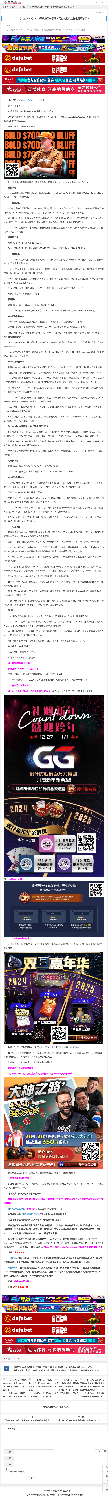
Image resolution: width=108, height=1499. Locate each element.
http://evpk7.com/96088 (72, 1247)
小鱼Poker (13, 1258)
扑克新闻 (14, 7)
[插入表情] (97, 1451)
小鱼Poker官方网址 (22, 1281)
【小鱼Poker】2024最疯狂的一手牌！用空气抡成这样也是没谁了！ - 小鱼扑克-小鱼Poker (62, 1370)
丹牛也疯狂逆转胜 (31, 1214)
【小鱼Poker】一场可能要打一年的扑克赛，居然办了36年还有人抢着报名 (67, 1393)
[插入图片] (102, 1451)
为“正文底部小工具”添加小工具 (56, 1407)
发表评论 (99, 12)
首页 (6, 7)
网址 (8, 1465)
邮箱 (9, 1459)
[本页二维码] (104, 1490)
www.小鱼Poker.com (30, 100)
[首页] (104, 1467)
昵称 (9, 1452)
